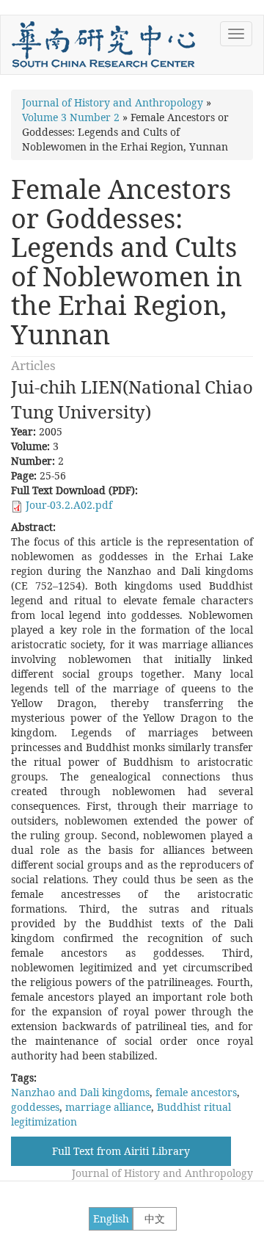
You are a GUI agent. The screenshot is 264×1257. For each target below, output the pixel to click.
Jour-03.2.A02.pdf (69, 505)
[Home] (103, 44)
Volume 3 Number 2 (71, 117)
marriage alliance (108, 1107)
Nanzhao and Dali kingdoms (80, 1092)
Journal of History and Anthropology (112, 102)
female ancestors (196, 1092)
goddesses (35, 1107)
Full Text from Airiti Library (121, 1151)
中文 (154, 1218)
